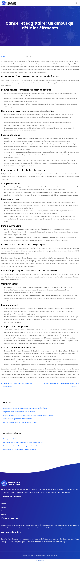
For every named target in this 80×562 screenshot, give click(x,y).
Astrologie (5, 57)
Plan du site (40, 561)
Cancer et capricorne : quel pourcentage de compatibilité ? (17, 384)
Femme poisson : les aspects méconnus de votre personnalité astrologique (28, 415)
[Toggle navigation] (76, 3)
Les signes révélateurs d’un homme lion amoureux (20, 439)
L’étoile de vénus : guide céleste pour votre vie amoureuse (23, 442)
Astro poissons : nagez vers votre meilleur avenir (19, 449)
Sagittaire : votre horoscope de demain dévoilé (19, 412)
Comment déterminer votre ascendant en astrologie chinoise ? (59, 384)
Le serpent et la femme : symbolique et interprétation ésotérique (25, 408)
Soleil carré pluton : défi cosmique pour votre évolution (21, 446)
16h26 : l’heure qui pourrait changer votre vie (18, 419)
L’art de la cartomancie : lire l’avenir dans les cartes (20, 422)
